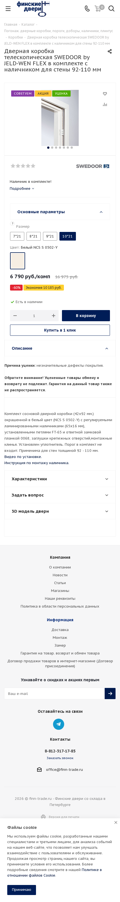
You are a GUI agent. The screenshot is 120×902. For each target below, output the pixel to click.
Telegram (58, 724)
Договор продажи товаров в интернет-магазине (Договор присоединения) (60, 663)
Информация (60, 619)
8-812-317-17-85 (60, 751)
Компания (60, 557)
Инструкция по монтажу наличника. (36, 462)
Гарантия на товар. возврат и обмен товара (60, 653)
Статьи (60, 582)
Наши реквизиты (60, 598)
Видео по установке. (23, 456)
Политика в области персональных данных (60, 606)
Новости (60, 575)
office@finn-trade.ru (64, 769)
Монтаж (60, 637)
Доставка (60, 629)
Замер (60, 645)
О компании (60, 567)
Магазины (60, 590)
